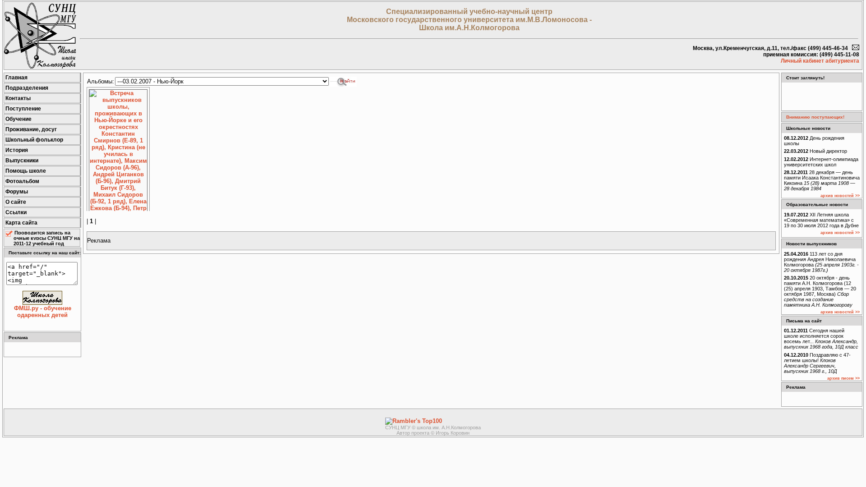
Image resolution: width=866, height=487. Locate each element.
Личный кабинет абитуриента (820, 61)
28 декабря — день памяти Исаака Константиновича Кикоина (822, 180)
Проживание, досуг (31, 129)
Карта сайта (21, 223)
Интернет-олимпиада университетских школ (821, 161)
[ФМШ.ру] (40, 66)
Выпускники (21, 160)
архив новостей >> (840, 195)
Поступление (23, 109)
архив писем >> (843, 378)
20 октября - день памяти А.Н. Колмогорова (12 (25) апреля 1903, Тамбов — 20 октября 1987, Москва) (820, 291)
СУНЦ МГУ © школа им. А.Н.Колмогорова (433, 427)
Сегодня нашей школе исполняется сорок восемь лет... (821, 338)
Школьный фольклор (34, 140)
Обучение (18, 119)
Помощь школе (25, 171)
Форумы (16, 191)
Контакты (18, 98)
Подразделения (26, 88)
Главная (16, 77)
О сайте (15, 202)
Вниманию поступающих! (815, 117)
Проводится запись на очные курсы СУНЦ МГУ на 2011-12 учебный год (47, 238)
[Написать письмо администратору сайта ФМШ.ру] (855, 48)
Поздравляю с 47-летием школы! (817, 363)
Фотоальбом (22, 181)
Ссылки (16, 212)
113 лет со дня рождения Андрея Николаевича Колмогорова (821, 262)
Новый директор (815, 151)
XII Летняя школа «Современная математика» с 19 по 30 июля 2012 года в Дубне (821, 220)
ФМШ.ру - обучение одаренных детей (42, 311)
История (16, 150)
